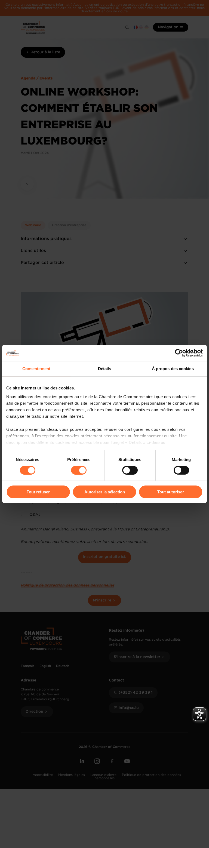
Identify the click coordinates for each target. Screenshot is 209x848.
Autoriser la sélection (104, 492)
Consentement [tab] (36, 368)
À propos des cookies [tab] (173, 368)
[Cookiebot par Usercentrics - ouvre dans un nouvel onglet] (179, 353)
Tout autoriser (170, 492)
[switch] (79, 470)
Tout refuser (38, 492)
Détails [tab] (104, 368)
